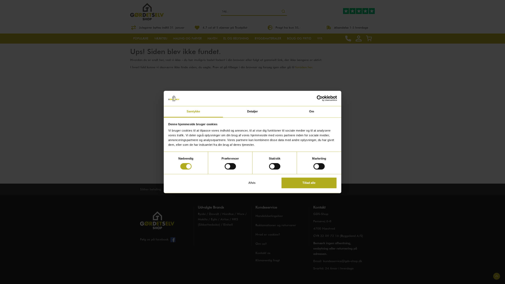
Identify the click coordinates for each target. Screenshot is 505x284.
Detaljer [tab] (252, 111)
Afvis (251, 182)
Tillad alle (308, 182)
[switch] (230, 167)
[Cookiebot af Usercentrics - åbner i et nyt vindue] (319, 98)
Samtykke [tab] (193, 111)
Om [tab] (311, 111)
